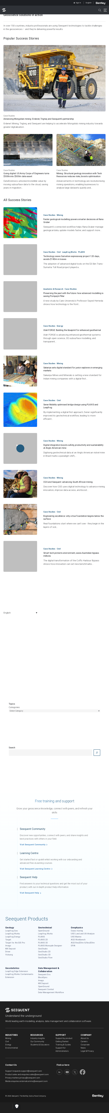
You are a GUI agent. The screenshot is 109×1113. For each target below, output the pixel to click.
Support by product (64, 1038)
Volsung (9, 954)
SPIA (73, 945)
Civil (59, 252)
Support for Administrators (62, 1049)
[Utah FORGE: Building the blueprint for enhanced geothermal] (20, 334)
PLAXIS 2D (43, 939)
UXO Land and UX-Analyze (83, 933)
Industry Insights (37, 1038)
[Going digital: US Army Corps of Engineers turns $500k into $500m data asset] (27, 162)
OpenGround (43, 931)
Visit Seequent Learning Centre (35, 869)
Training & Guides (63, 1045)
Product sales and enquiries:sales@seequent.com (27, 1074)
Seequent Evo (44, 974)
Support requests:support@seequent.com (23, 1071)
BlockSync (42, 977)
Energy (60, 326)
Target (8, 939)
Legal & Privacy (87, 1051)
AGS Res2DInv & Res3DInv (83, 943)
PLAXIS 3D (43, 943)
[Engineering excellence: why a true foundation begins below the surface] (20, 519)
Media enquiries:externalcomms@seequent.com (26, 1081)
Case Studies (9, 116)
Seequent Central (46, 989)
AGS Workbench (78, 939)
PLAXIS (81, 252)
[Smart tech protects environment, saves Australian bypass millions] (20, 556)
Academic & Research (53, 289)
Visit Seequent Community (32, 844)
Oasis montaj (77, 931)
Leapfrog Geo (11, 931)
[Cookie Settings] (16, 1106)
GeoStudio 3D (44, 954)
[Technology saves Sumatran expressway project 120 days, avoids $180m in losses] (20, 259)
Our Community (37, 1041)
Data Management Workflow (51, 992)
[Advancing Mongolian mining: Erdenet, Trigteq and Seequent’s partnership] (54, 87)
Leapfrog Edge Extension (16, 971)
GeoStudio (43, 948)
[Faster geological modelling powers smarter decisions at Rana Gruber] (20, 222)
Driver (8, 951)
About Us (85, 1038)
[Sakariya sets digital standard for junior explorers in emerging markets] (20, 371)
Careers (84, 1041)
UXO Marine (76, 937)
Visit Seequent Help (29, 893)
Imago (8, 945)
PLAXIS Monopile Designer (50, 945)
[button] (21, 613)
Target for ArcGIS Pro (15, 943)
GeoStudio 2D (44, 951)
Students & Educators (39, 1045)
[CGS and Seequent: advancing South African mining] (20, 484)
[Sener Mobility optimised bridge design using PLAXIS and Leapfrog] (20, 410)
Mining (60, 215)
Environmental (11, 1048)
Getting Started (62, 1041)
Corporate (85, 1045)
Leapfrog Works (69, 252)
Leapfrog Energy (12, 937)
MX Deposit (10, 948)
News (83, 1048)
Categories (14, 707)
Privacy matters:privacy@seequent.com (22, 1078)
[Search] (97, 752)
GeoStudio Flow (45, 957)
